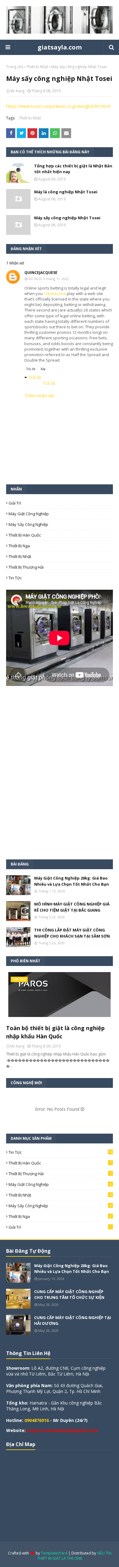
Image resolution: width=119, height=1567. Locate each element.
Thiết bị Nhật (37, 66)
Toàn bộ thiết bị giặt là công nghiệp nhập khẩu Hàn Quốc (55, 1032)
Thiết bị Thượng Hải (26, 567)
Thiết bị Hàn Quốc (25, 535)
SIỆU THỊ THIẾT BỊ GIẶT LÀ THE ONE (74, 1556)
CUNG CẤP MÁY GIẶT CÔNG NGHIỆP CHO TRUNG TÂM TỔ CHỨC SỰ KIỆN (69, 1294)
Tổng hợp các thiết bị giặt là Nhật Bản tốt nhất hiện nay (73, 169)
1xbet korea (55, 293)
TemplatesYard (54, 1553)
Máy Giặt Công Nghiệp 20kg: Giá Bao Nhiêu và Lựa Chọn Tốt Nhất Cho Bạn (71, 881)
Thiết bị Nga (19, 545)
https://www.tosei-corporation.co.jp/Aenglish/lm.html (58, 106)
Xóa (43, 369)
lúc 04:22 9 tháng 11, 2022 (48, 278)
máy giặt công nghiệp (29, 513)
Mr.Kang (17, 90)
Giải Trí (15, 503)
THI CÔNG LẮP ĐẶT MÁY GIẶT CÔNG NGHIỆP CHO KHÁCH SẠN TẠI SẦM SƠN (72, 933)
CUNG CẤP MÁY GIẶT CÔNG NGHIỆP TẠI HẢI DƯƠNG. (72, 1320)
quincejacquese (40, 272)
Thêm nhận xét (39, 396)
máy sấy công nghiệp (28, 524)
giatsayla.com (60, 47)
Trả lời (30, 369)
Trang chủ (14, 66)
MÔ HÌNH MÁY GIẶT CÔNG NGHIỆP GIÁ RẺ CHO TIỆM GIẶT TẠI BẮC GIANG (72, 907)
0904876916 (36, 1420)
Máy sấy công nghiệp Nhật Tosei (67, 217)
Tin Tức (15, 578)
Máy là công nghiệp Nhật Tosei (65, 192)
